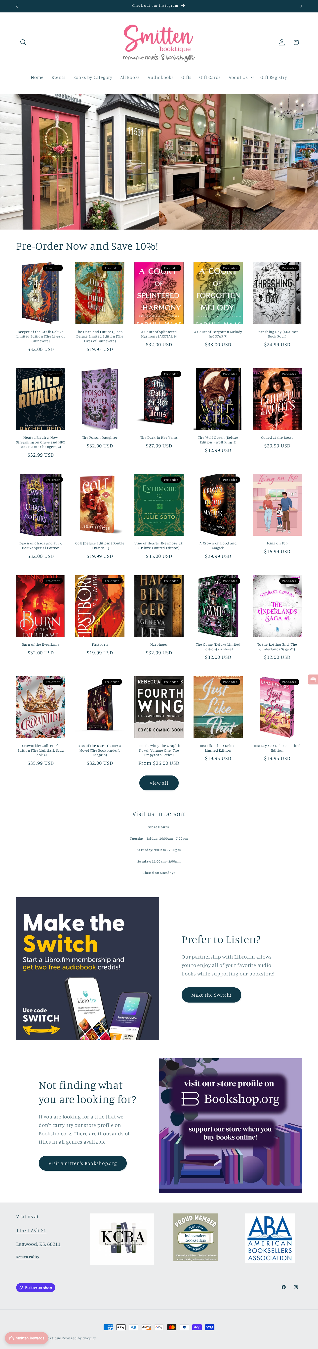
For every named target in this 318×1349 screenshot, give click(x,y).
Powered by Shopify (79, 1338)
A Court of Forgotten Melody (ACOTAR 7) (218, 334)
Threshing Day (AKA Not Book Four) (277, 334)
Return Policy (28, 1256)
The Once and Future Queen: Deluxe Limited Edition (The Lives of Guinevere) (100, 336)
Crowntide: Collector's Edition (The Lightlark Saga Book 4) (41, 750)
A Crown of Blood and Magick (218, 545)
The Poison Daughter (100, 437)
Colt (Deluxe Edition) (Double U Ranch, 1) (99, 545)
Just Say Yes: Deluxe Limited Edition (277, 747)
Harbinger (159, 644)
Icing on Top (277, 543)
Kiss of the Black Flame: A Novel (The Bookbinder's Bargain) (99, 750)
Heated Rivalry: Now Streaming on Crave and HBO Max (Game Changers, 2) (40, 442)
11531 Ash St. (31, 1230)
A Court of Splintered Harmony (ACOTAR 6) (159, 334)
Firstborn (100, 644)
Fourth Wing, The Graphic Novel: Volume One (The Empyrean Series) (159, 750)
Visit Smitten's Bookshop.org (82, 1163)
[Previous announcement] (16, 6)
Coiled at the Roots (277, 437)
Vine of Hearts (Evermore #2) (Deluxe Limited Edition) (158, 545)
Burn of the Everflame (41, 644)
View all (159, 783)
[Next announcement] (301, 6)
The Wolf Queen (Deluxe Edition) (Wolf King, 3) (218, 439)
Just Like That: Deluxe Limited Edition (218, 747)
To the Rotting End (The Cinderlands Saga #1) (277, 646)
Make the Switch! (211, 995)
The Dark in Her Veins (159, 437)
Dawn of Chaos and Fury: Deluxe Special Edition (40, 545)
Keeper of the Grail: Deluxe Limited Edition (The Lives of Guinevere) (40, 336)
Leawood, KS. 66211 (38, 1244)
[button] (23, 42)
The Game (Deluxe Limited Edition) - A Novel (218, 646)
